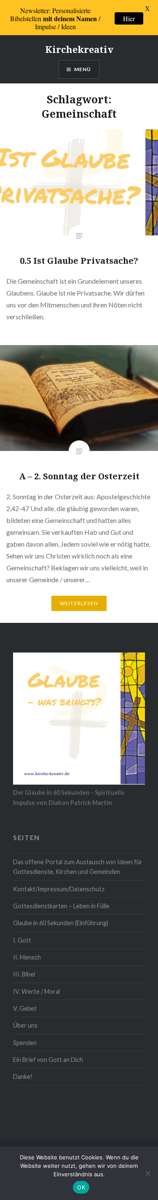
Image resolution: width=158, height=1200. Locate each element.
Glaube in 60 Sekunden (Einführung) (60, 922)
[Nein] (147, 1173)
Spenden (25, 1042)
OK (81, 1187)
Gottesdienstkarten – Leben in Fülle (61, 906)
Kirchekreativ (79, 49)
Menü (82, 69)
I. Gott (22, 940)
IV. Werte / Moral (36, 991)
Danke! (22, 1076)
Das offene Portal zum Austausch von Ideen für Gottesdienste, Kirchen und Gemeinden (77, 866)
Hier (129, 18)
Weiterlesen (79, 603)
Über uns (25, 1025)
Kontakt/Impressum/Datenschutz (58, 889)
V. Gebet (25, 1008)
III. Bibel (24, 974)
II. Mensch (27, 957)
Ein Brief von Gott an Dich (48, 1059)
